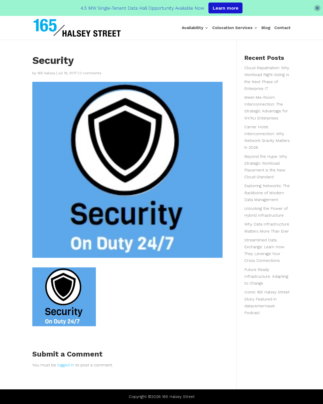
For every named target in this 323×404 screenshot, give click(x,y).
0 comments (90, 73)
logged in (65, 365)
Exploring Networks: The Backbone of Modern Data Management (267, 192)
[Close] (317, 8)
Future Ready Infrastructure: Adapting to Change (266, 276)
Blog (266, 28)
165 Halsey (46, 73)
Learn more (225, 8)
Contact (282, 28)
